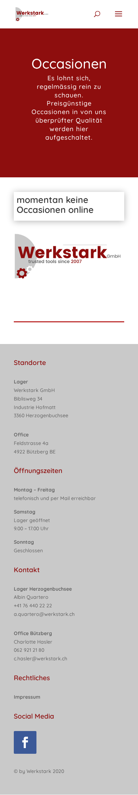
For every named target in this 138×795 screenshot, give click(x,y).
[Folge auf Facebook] (25, 742)
